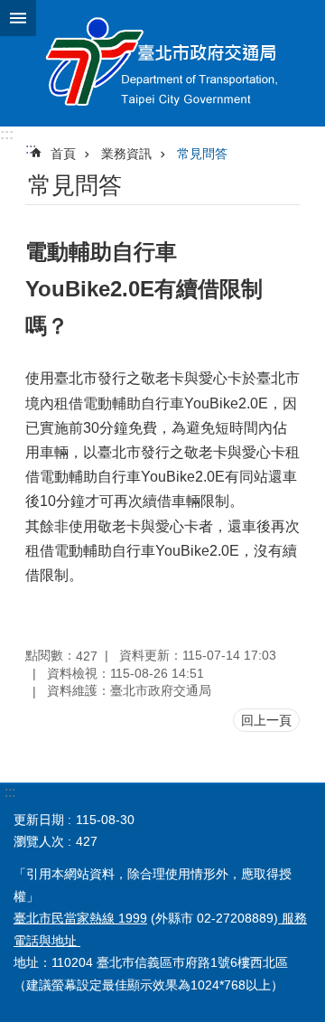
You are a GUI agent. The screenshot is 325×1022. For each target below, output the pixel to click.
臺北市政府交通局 (162, 63)
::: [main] (30, 148)
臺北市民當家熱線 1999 (80, 918)
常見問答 (202, 153)
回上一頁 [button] (266, 720)
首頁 (63, 153)
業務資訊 (126, 153)
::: (7, 134)
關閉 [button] (18, 18)
